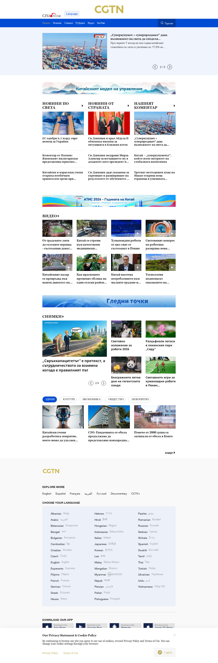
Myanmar (108, 574)
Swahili (148, 550)
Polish (102, 592)
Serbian (147, 532)
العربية (88, 493)
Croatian (61, 550)
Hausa (59, 599)
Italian (103, 537)
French (60, 580)
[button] (155, 67)
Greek (60, 592)
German (60, 586)
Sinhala (146, 537)
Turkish (147, 568)
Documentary (119, 493)
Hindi (101, 519)
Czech (58, 556)
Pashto (145, 513)
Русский (101, 493)
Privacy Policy (50, 653)
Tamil (145, 556)
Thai (143, 562)
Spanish (148, 544)
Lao (100, 556)
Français (75, 493)
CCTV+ (135, 493)
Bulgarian (63, 537)
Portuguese (107, 599)
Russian (148, 525)
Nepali (102, 580)
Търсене (169, 23)
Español (61, 493)
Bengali (58, 532)
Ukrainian (150, 574)
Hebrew (103, 513)
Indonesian (109, 532)
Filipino (60, 574)
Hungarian (105, 525)
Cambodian (60, 544)
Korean (104, 550)
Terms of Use (70, 653)
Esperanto (63, 568)
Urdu (144, 580)
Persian (104, 586)
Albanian (60, 513)
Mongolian (106, 568)
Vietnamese (151, 586)
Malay (107, 562)
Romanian (149, 519)
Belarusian (64, 525)
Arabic (59, 519)
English (46, 493)
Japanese (105, 544)
